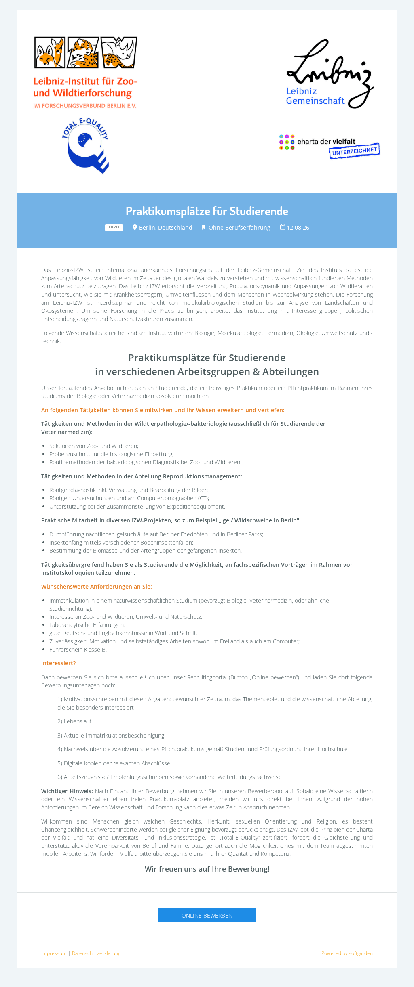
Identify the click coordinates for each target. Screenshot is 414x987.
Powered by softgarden (347, 953)
